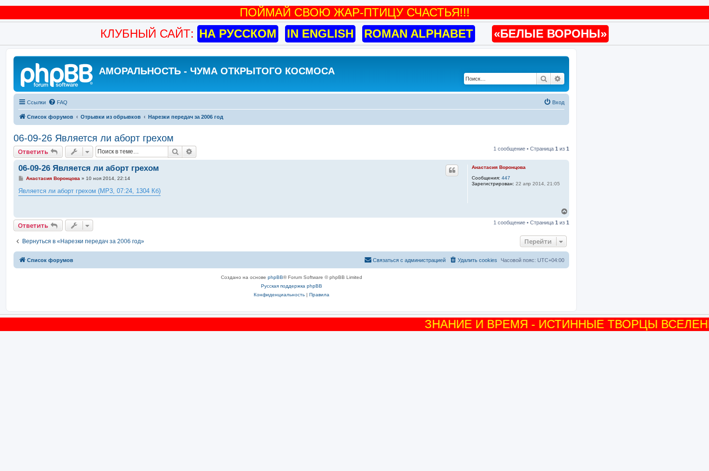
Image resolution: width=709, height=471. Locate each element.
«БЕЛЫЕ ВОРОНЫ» (550, 33)
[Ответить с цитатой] (452, 170)
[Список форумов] (57, 73)
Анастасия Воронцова (499, 167)
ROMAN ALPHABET (418, 33)
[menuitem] (58, 102)
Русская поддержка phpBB (291, 286)
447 (506, 177)
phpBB (275, 277)
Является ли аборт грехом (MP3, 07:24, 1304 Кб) (89, 190)
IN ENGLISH (320, 33)
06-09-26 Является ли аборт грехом (94, 138)
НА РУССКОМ (237, 33)
